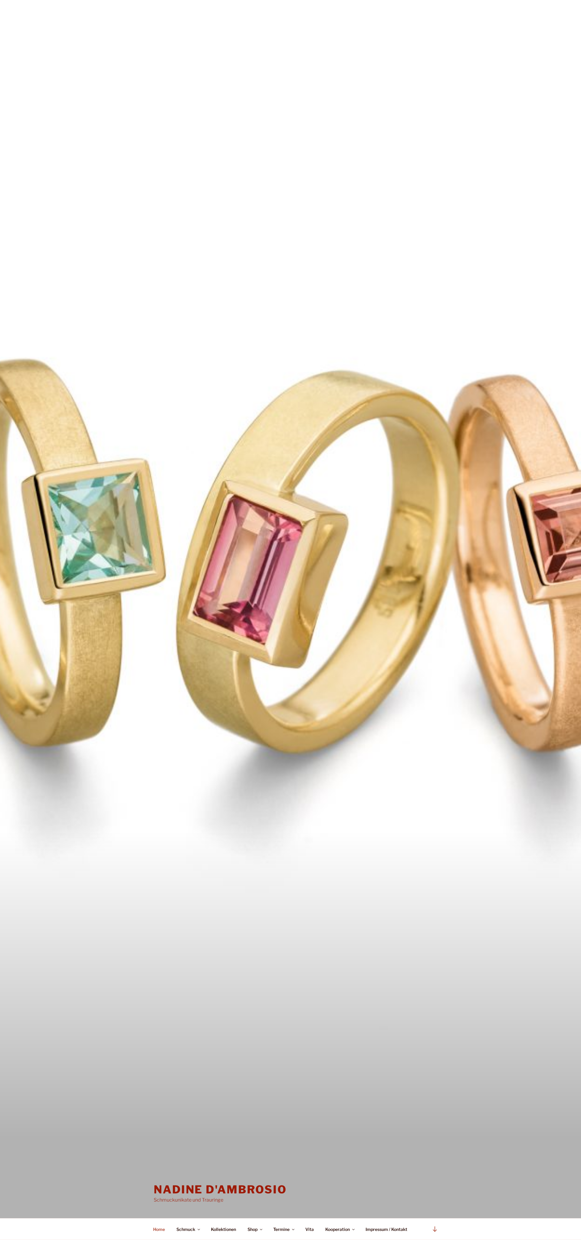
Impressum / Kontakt (386, 1229)
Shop (253, 1229)
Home (159, 1229)
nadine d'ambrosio (220, 1189)
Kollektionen (223, 1229)
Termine (281, 1229)
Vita (309, 1229)
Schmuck (185, 1229)
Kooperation (337, 1229)
